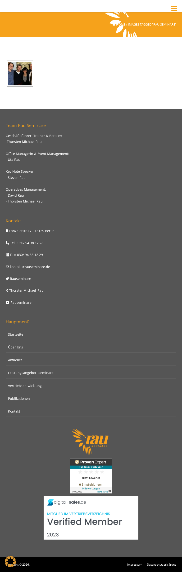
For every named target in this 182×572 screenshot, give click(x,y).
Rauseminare (20, 278)
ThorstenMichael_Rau (26, 290)
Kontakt (14, 411)
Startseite (15, 334)
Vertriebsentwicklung (25, 385)
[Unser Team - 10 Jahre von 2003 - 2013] (20, 73)
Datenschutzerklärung (161, 565)
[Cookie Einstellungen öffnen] (10, 566)
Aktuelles (15, 360)
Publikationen (19, 398)
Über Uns (15, 347)
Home (120, 24)
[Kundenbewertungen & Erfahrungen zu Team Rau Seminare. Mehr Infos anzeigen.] (91, 475)
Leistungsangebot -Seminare (31, 372)
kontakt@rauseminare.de (29, 266)
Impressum (134, 565)
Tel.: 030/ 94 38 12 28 (26, 243)
